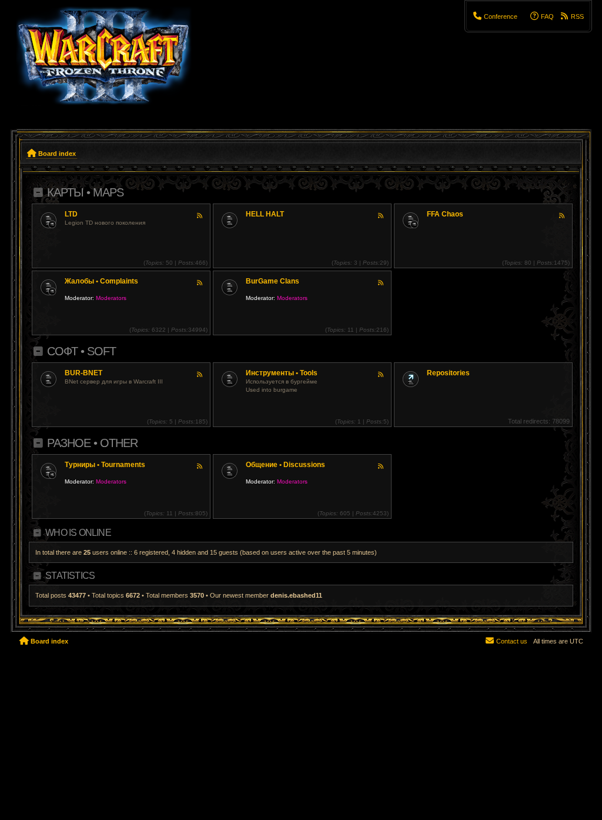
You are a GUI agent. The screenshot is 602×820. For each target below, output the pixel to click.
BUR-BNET (83, 373)
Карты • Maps (85, 192)
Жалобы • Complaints (101, 281)
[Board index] (111, 62)
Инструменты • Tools (281, 373)
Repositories (448, 373)
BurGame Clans (272, 281)
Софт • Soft (81, 351)
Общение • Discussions (285, 465)
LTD (71, 214)
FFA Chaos (445, 214)
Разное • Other (92, 442)
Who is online (78, 533)
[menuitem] (495, 16)
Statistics (70, 576)
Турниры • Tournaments (105, 465)
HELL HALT (265, 214)
